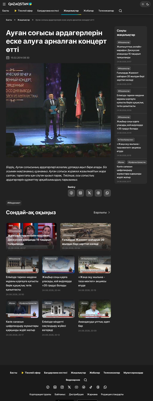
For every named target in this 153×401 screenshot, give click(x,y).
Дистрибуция (76, 394)
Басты (5, 10)
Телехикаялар (106, 10)
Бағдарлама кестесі (48, 10)
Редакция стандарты (112, 394)
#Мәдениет (13, 202)
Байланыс (60, 394)
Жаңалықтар (71, 10)
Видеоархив (73, 379)
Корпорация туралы (40, 394)
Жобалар (89, 10)
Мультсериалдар (133, 372)
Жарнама (92, 394)
